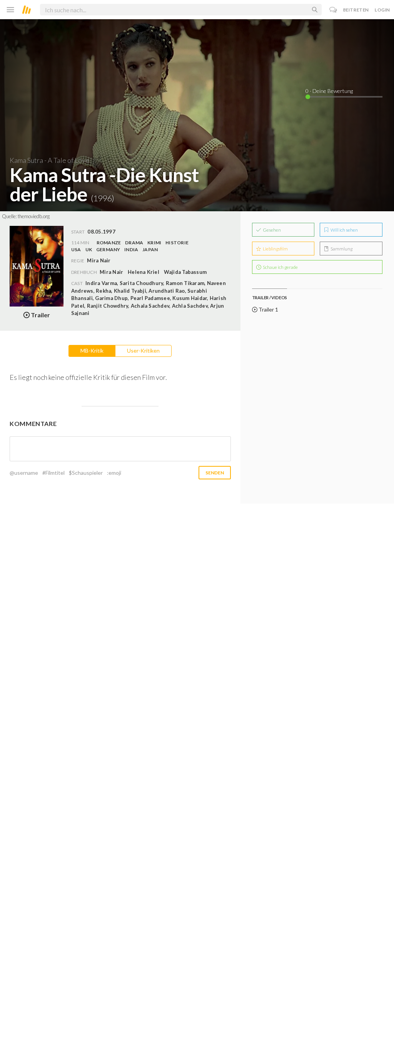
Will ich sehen (344, 230)
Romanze (109, 242)
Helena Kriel (143, 272)
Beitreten (356, 9)
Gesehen (271, 230)
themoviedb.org (34, 216)
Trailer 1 (267, 309)
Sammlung (341, 249)
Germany (108, 249)
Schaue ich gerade (280, 267)
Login (382, 9)
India (131, 249)
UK (88, 249)
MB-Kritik (92, 350)
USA (76, 249)
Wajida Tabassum (185, 272)
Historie (177, 242)
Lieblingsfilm (275, 249)
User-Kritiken (143, 350)
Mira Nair (111, 272)
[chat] (333, 10)
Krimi (154, 242)
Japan (150, 249)
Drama (134, 242)
